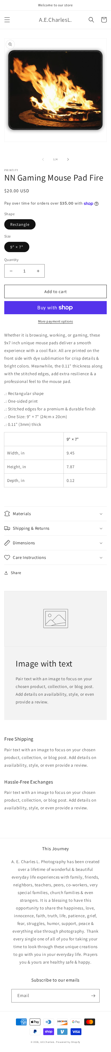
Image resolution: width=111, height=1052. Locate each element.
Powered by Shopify (68, 1041)
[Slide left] (43, 159)
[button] (7, 19)
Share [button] (16, 572)
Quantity (11, 259)
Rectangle (20, 224)
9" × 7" (16, 247)
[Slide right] (68, 159)
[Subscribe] (93, 995)
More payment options (55, 321)
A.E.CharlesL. (48, 1041)
